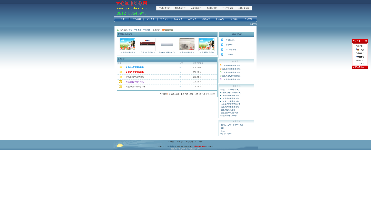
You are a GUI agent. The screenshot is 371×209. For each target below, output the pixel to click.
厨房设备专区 (243, 8)
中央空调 (164, 19)
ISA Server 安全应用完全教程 (232, 125)
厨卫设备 (220, 19)
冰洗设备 (206, 19)
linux (223, 131)
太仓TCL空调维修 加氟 (230, 90)
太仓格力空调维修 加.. (147, 52)
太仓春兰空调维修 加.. (167, 52)
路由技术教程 (226, 134)
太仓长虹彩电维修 (228, 110)
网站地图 (189, 142)
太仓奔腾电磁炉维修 (229, 116)
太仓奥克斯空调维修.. (206, 52)
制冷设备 (178, 19)
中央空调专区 (227, 8)
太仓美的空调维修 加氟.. (231, 65)
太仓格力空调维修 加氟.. (231, 69)
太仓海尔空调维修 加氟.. (231, 72)
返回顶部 (198, 142)
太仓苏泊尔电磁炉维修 (230, 113)
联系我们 (137, 19)
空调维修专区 (164, 8)
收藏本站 (253, 24)
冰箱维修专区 (196, 8)
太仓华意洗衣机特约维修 (230, 104)
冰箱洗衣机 (230, 40)
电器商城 (248, 19)
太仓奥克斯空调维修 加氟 (231, 93)
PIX (222, 128)
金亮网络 (180, 142)
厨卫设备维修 (231, 50)
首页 (123, 19)
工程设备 (192, 19)
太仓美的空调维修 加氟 (230, 107)
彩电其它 (234, 19)
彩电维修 (229, 45)
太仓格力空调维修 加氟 (230, 101)
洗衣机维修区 (212, 8)
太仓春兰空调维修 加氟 (230, 98)
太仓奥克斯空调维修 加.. (231, 76)
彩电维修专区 (180, 8)
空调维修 (151, 19)
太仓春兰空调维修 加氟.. (231, 79)
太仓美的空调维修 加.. (127, 52)
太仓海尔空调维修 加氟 (230, 95)
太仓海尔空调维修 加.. (186, 52)
